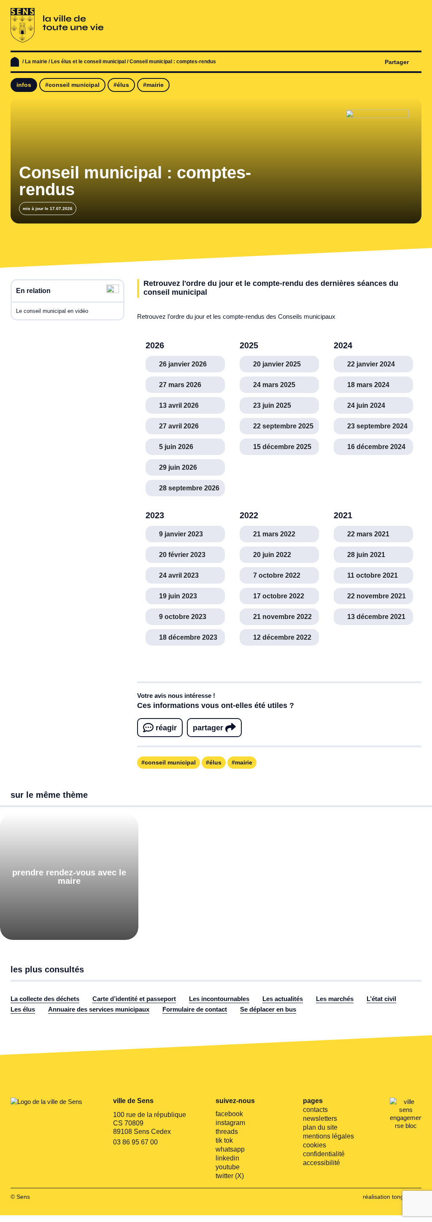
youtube (228, 1167)
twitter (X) (230, 1175)
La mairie (36, 62)
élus (215, 762)
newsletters (320, 1118)
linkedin (227, 1158)
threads (227, 1131)
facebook (229, 1113)
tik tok (224, 1140)
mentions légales (328, 1136)
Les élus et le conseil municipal (88, 62)
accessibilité (321, 1162)
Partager (397, 62)
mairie (243, 762)
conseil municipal (170, 762)
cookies (314, 1145)
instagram (230, 1122)
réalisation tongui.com (392, 1196)
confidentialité (324, 1153)
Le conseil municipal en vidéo (52, 311)
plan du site (320, 1127)
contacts (315, 1109)
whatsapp (230, 1149)
